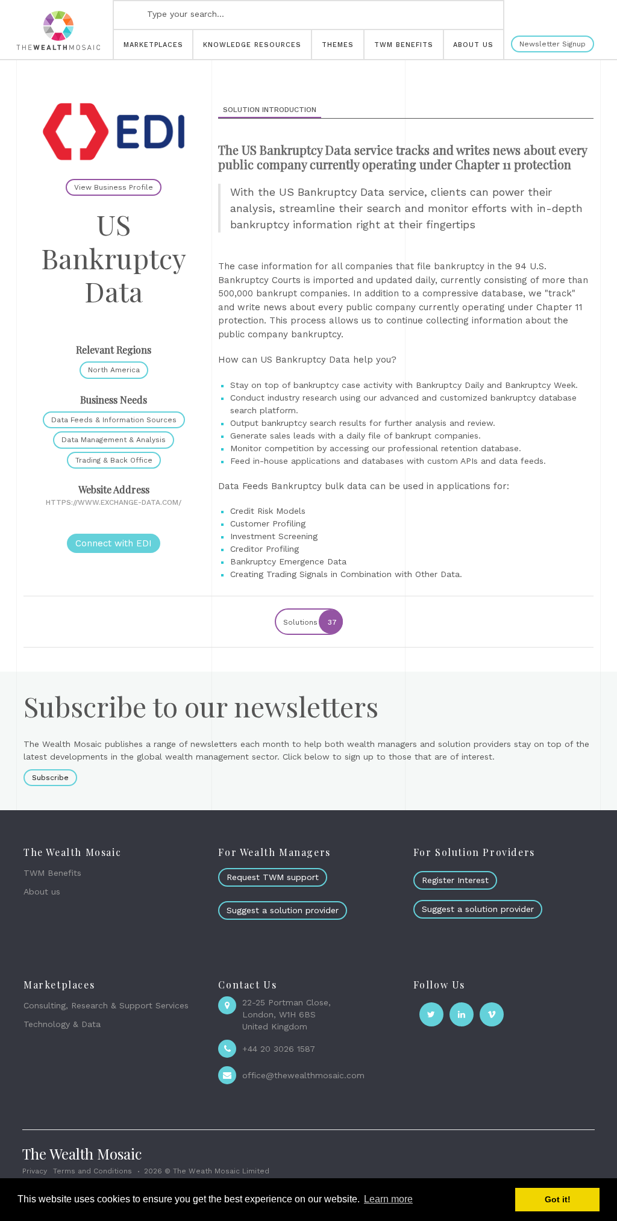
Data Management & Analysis (113, 440)
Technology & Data (62, 1024)
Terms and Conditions (92, 1171)
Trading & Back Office (113, 460)
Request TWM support (273, 877)
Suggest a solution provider (283, 910)
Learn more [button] (388, 1199)
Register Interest (455, 880)
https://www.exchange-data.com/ (113, 502)
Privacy (34, 1171)
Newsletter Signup (552, 44)
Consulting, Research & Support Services (106, 1005)
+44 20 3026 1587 (278, 1049)
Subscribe (50, 777)
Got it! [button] (558, 1199)
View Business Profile (113, 187)
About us (41, 891)
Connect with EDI (113, 543)
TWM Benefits (52, 873)
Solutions (310, 622)
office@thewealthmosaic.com (303, 1075)
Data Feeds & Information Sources (114, 420)
